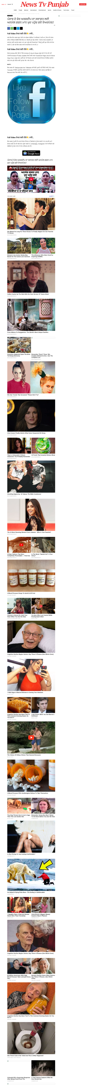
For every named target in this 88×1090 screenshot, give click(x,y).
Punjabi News (13, 13)
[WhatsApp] (11, 28)
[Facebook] (8, 28)
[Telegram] (18, 28)
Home (8, 13)
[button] (10, 4)
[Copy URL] (21, 28)
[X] (15, 28)
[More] (24, 28)
